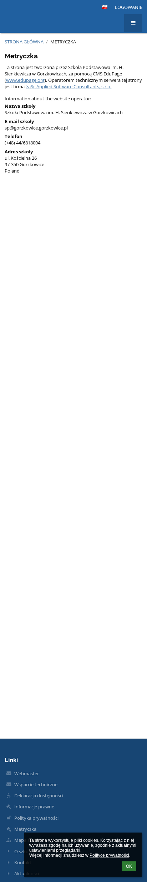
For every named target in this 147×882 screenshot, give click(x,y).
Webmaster (26, 773)
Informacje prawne (34, 806)
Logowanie (128, 7)
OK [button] (129, 866)
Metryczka (63, 41)
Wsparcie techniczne (35, 784)
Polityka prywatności (36, 818)
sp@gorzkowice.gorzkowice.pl (36, 128)
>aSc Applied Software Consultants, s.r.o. (68, 86)
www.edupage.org (25, 80)
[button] (104, 7)
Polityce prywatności (109, 855)
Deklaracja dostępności (38, 795)
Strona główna (24, 41)
